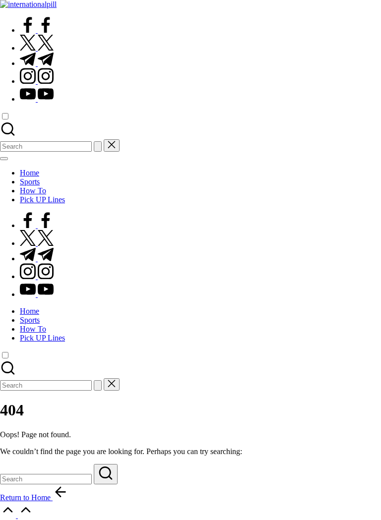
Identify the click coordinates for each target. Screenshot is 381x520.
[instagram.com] (37, 81)
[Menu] (4, 158)
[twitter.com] (37, 48)
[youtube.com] (37, 99)
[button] (98, 146)
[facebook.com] (37, 30)
